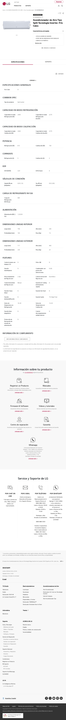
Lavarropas (26, 589)
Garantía (5, 646)
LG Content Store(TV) (8, 597)
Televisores (5, 589)
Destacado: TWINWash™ (29, 602)
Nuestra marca (27, 624)
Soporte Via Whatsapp (9, 671)
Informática (6, 610)
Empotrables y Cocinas (29, 599)
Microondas (26, 597)
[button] (16, 25)
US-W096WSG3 (29, 372)
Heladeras (25, 594)
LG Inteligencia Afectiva (9, 684)
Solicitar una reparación (9, 641)
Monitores (5, 614)
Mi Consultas (6, 668)
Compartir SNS (63, 13)
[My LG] (59, 6)
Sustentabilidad (27, 632)
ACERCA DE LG (27, 621)
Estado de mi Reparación (9, 644)
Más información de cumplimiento (17, 339)
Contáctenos (6, 659)
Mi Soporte (6, 664)
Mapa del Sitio (6, 706)
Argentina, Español (10, 698)
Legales (14, 706)
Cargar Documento (8, 656)
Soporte (48, 62)
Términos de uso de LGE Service (26, 706)
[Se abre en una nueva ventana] (46, 698)
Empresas (59, 2)
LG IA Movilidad (7, 686)
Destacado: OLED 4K (8, 594)
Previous (3, 25)
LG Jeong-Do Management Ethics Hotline (14, 715)
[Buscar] (62, 6)
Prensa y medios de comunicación (32, 629)
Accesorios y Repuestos (9, 651)
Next (30, 25)
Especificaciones (17, 62)
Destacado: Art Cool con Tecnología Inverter (52, 592)
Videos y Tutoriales (8, 629)
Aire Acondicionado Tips (49, 598)
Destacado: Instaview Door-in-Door (32, 604)
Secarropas (26, 592)
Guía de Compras (47, 596)
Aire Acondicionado (48, 589)
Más (61, 561)
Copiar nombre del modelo (42, 17)
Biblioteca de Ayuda (8, 627)
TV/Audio (5, 586)
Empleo (25, 627)
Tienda (25, 610)
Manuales (5, 631)
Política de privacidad (41, 706)
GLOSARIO (5, 674)
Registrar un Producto (9, 661)
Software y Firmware (8, 634)
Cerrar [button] (32, 80)
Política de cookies (53, 706)
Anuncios (5, 654)
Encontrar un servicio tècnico (10, 639)
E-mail (4, 579)
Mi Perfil (5, 666)
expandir (63, 31)
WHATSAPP (6, 568)
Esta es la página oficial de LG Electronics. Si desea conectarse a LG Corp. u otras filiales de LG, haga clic (28, 711)
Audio (4, 592)
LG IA (4, 680)
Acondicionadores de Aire (51, 586)
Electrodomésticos (28, 586)
